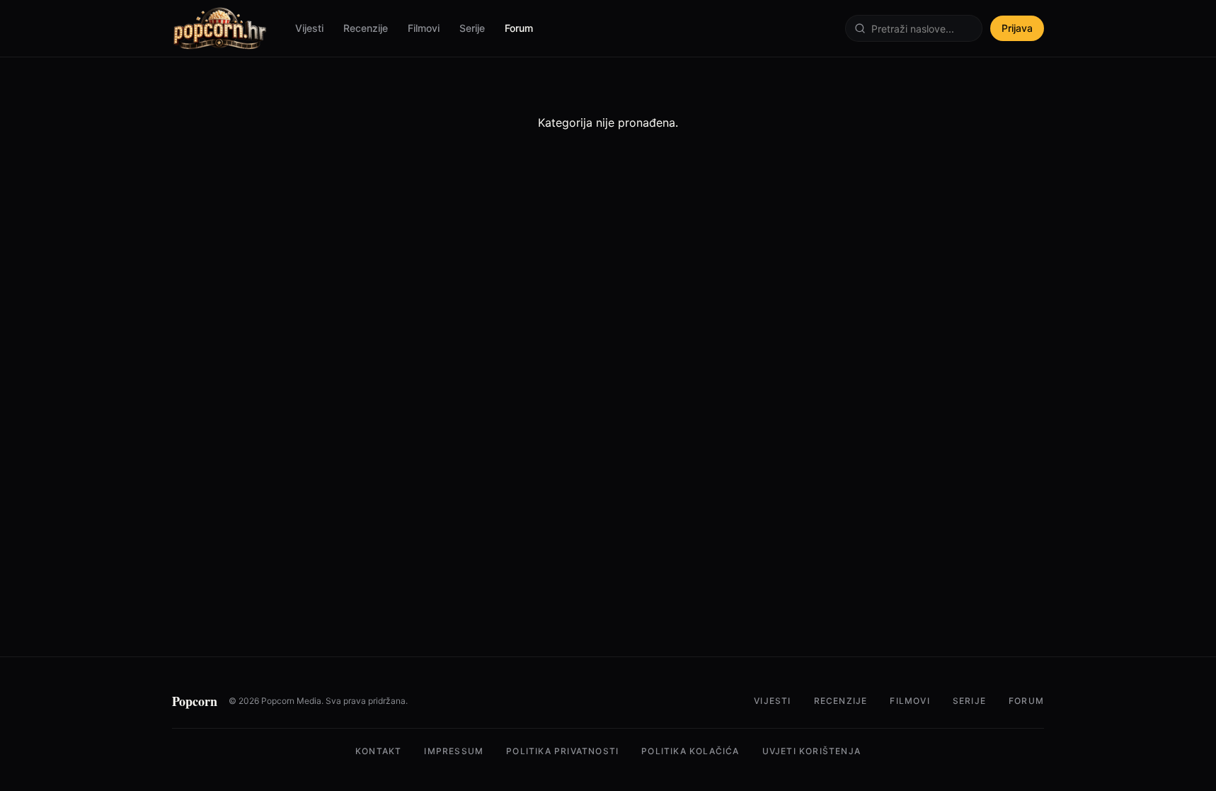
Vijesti (309, 28)
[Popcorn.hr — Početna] (219, 28)
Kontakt (378, 751)
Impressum (453, 751)
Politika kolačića (690, 751)
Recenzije (365, 28)
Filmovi (424, 28)
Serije (472, 28)
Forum (519, 28)
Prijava (1017, 28)
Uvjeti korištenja (811, 751)
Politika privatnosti (562, 751)
